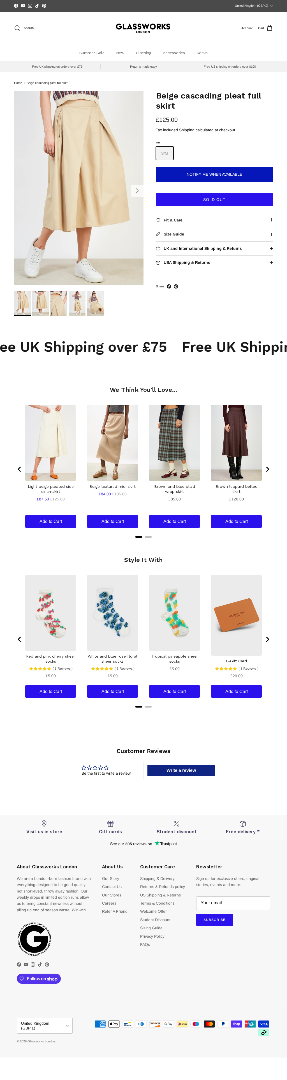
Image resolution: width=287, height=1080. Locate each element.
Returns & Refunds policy (162, 886)
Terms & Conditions (157, 903)
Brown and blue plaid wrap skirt (174, 489)
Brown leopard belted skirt (237, 489)
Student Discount (155, 919)
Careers (109, 903)
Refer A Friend (115, 911)
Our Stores (111, 895)
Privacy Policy (152, 936)
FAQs (145, 944)
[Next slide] (267, 469)
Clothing (143, 53)
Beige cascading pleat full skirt (47, 82)
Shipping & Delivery (157, 878)
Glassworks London (41, 1041)
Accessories (174, 53)
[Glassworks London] (143, 28)
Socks (202, 53)
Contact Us (112, 886)
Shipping (187, 130)
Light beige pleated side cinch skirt (51, 489)
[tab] (138, 537)
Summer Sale (92, 53)
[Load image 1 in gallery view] (79, 188)
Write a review (181, 770)
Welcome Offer (153, 911)
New (120, 53)
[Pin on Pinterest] (176, 286)
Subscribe (214, 920)
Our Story (110, 878)
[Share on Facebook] (169, 286)
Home (18, 82)
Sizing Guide (151, 928)
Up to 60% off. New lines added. (143, 6)
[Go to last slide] (19, 469)
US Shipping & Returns (160, 895)
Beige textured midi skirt (112, 486)
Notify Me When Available (214, 174)
